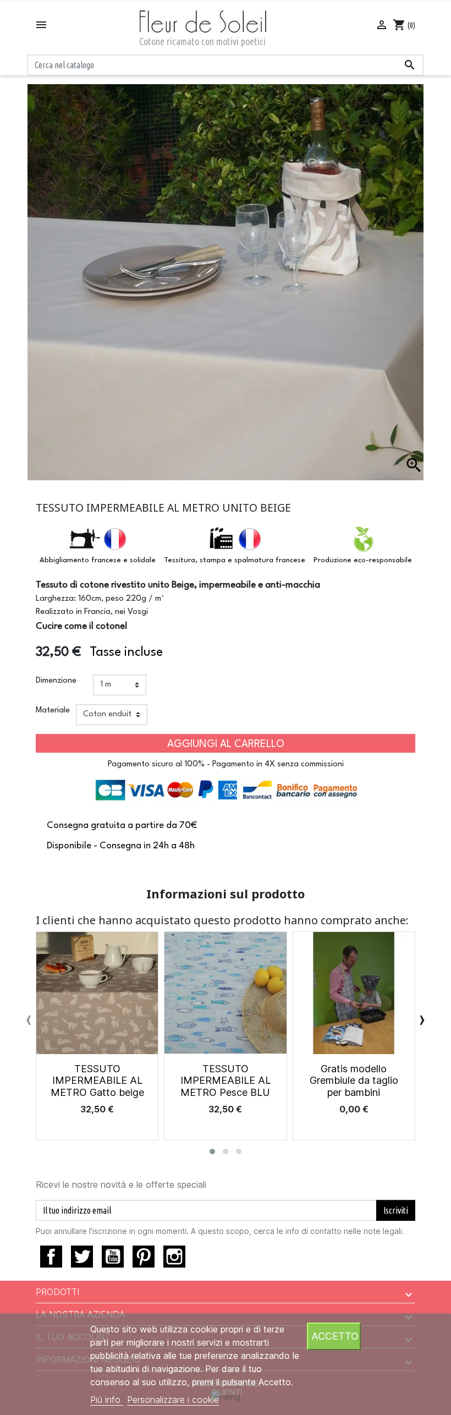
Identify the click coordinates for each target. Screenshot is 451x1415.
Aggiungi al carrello (225, 744)
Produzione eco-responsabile (363, 560)
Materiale (53, 710)
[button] (212, 1151)
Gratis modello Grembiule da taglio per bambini (354, 1080)
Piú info (106, 1399)
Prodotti (57, 1291)
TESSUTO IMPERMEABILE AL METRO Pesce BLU (225, 1080)
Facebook (51, 1257)
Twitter (82, 1257)
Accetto (335, 1336)
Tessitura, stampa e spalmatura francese (234, 560)
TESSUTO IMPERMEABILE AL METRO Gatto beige (97, 1080)
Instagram (174, 1257)
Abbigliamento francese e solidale (98, 560)
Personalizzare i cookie (173, 1399)
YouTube (113, 1257)
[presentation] (29, 1018)
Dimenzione (56, 681)
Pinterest (144, 1257)
